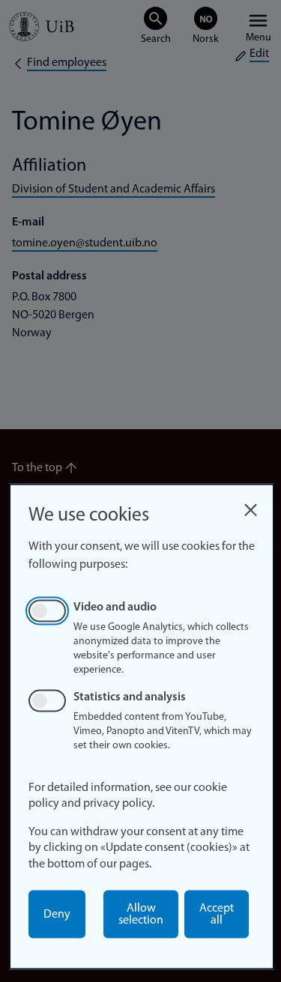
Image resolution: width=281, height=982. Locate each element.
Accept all (216, 915)
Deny (56, 915)
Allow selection (140, 915)
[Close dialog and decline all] (250, 506)
